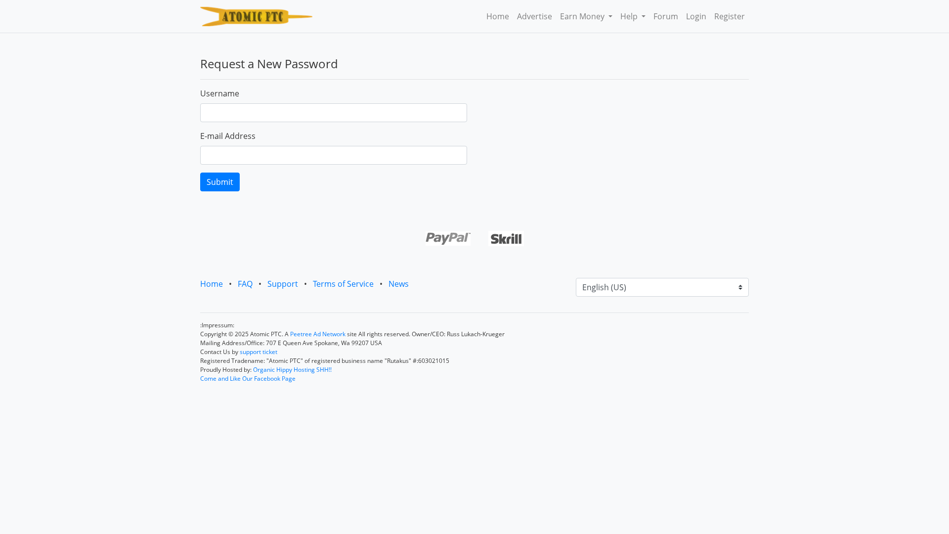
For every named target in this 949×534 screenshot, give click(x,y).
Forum (665, 16)
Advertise (534, 16)
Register (729, 16)
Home (497, 16)
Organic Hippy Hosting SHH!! (292, 369)
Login (696, 16)
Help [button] (630, 16)
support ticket (258, 352)
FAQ (245, 283)
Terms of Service (343, 283)
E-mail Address (228, 136)
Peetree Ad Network (317, 334)
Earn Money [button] (583, 16)
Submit (220, 182)
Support (282, 283)
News (398, 283)
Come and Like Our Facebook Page (248, 378)
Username (219, 93)
